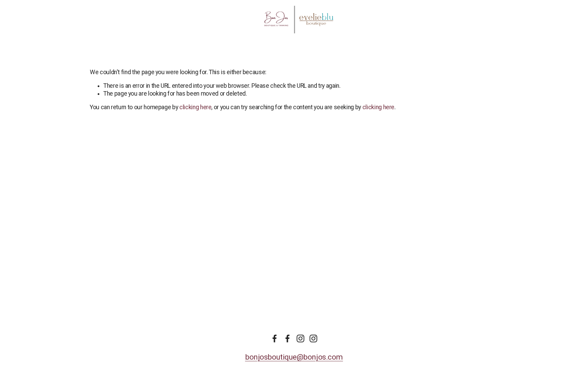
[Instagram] (300, 338)
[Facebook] (275, 338)
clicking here (195, 107)
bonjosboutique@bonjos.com (294, 357)
